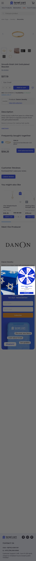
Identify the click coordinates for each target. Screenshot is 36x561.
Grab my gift (26, 292)
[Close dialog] (34, 267)
